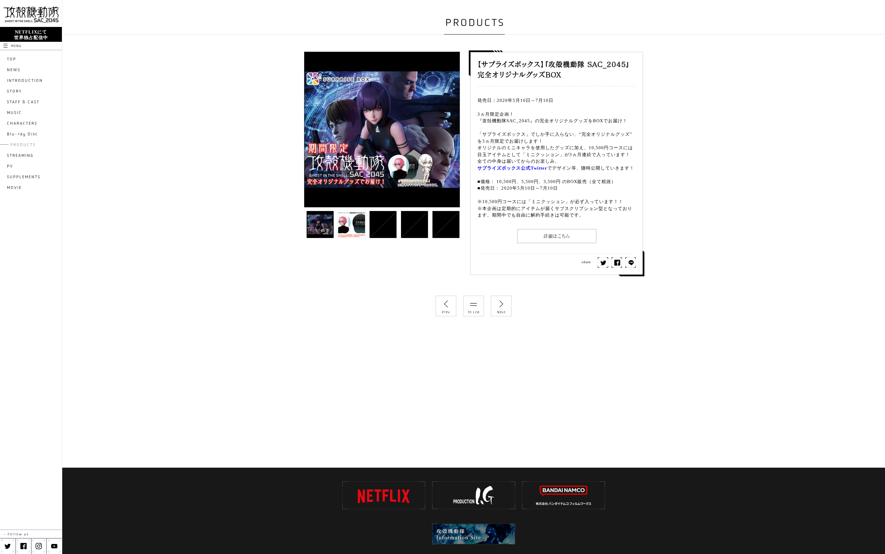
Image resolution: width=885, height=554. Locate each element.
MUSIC (14, 112)
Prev (446, 312)
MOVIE (14, 187)
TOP (11, 59)
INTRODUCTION (25, 80)
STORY (14, 91)
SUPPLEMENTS (23, 177)
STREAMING (20, 155)
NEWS (13, 70)
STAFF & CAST (23, 102)
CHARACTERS (22, 123)
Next (501, 312)
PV (10, 166)
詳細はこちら (556, 236)
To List (474, 312)
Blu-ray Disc (22, 134)
